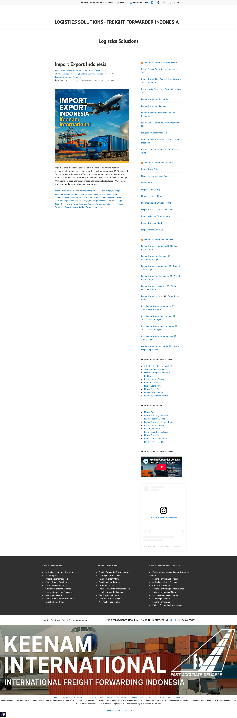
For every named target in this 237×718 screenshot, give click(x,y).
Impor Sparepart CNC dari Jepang (156, 202)
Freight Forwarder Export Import (159, 422)
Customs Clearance (161, 585)
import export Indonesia (98, 197)
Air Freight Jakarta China (110, 575)
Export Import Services (154, 379)
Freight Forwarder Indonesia (97, 2)
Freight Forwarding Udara (164, 592)
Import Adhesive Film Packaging (155, 216)
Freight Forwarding (161, 601)
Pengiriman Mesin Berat (110, 582)
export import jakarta (96, 194)
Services (137, 2)
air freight (107, 190)
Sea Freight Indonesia (109, 595)
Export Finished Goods (154, 418)
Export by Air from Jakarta (156, 395)
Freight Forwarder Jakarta (158, 239)
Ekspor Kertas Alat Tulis (152, 229)
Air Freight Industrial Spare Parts (60, 572)
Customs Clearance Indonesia (59, 588)
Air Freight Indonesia (153, 392)
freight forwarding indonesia (75, 197)
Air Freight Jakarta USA (109, 601)
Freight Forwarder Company (111, 592)
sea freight (84, 200)
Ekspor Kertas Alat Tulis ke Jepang (156, 209)
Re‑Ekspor (148, 376)
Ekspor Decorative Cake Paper (155, 175)
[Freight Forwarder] (3, 716)
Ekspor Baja (149, 412)
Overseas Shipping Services (156, 369)
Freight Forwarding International (167, 605)
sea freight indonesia (98, 200)
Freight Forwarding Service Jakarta (168, 588)
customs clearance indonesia (75, 194)
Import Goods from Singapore (59, 592)
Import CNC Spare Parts (152, 223)
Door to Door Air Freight (110, 598)
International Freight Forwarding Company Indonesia (103, 697)
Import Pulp (146, 182)
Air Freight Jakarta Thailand (164, 582)
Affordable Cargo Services (156, 415)
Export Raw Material (153, 441)
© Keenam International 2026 (118, 710)
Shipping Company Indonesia (157, 372)
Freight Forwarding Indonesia (160, 62)
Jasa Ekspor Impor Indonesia (93, 207)
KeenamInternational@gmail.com (68, 77)
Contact (176, 2)
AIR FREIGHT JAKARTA (56, 585)
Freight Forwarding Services (165, 578)
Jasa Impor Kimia (152, 428)
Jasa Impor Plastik (53, 595)
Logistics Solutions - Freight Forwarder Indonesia (117, 22)
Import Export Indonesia (81, 64)
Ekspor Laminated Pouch (152, 196)
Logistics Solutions (71, 200)
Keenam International (97, 70)
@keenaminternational (66, 74)
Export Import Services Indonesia (60, 598)
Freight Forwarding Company (154, 106)
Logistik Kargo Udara (54, 601)
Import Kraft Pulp (149, 169)
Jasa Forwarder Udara (109, 578)
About (123, 2)
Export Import (82, 70)
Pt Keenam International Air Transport (68, 697)
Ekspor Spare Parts (152, 385)
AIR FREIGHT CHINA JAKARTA (158, 366)
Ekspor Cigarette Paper (151, 189)
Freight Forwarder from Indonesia (114, 588)
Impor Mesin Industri (153, 382)
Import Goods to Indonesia (156, 438)
